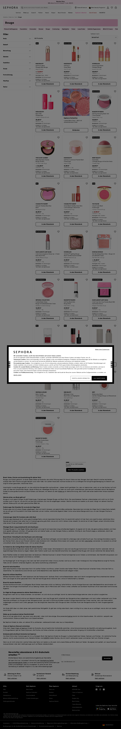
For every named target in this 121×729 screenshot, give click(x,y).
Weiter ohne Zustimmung (102, 349)
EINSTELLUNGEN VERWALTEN (81, 378)
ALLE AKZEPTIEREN (99, 378)
